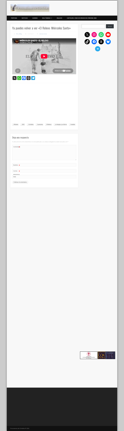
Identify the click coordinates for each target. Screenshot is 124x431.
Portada (14, 18)
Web (14, 177)
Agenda (35, 18)
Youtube (72, 124)
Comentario (16, 147)
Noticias (25, 18)
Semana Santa (43, 34)
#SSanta (16, 124)
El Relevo (49, 124)
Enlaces (59, 18)
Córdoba (30, 124)
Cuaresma (40, 124)
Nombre (16, 165)
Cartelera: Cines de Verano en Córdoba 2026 (81, 18)
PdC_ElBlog (19, 34)
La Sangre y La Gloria (61, 124)
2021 (23, 124)
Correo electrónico (16, 172)
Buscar (110, 26)
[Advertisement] (44, 104)
